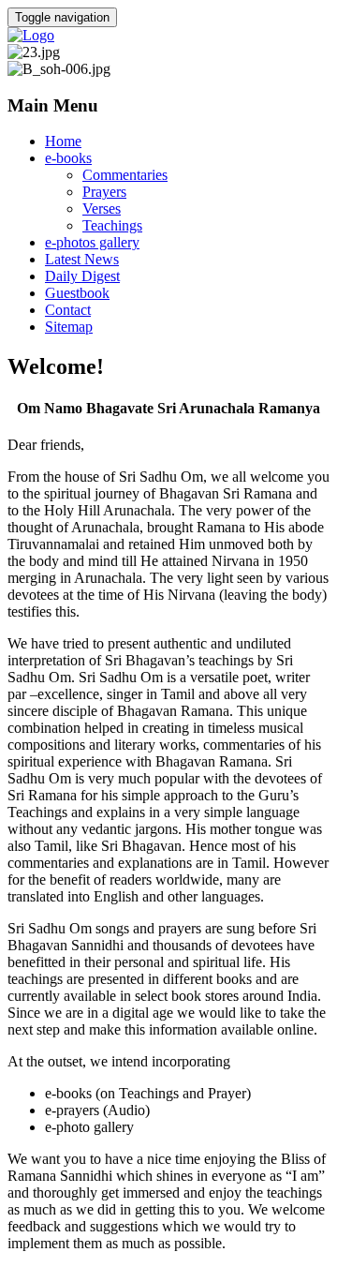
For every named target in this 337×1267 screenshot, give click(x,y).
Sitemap (69, 327)
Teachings (112, 225)
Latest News (82, 259)
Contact (68, 310)
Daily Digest (82, 276)
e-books (68, 158)
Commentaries (125, 175)
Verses (101, 208)
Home (63, 141)
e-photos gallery (92, 242)
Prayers (104, 192)
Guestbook (77, 293)
